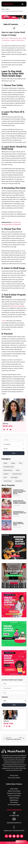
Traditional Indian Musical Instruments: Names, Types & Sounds (19, 491)
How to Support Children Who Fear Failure (18, 524)
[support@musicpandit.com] (14, 819)
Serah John (8, 426)
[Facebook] (10, 836)
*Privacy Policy (14, 775)
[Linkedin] (18, 836)
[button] (22, 4)
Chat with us (22, 841)
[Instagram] (6, 836)
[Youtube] (14, 836)
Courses (4, 320)
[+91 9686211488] (14, 813)
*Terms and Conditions (14, 777)
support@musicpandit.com (14, 822)
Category (5, 697)
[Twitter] (21, 836)
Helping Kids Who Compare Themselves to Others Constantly (19, 502)
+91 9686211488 (14, 815)
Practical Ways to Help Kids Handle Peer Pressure (19, 513)
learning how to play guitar (17, 306)
